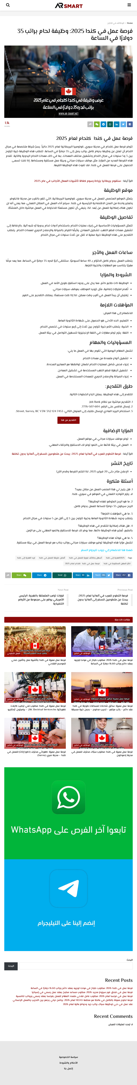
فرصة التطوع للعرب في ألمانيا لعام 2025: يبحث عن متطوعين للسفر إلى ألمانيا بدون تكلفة (66, 454)
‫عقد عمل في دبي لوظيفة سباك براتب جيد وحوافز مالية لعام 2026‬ (98, 1004)
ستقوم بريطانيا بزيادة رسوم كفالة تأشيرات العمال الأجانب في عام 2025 (77, 181)
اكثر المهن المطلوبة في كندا (117, 563)
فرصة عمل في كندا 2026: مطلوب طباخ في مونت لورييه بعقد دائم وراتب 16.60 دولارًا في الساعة (103, 662)
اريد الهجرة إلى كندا (26, 558)
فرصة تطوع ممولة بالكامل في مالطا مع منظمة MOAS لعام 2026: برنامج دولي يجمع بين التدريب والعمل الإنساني (73, 1000)
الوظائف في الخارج (115, 23)
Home (130, 23)
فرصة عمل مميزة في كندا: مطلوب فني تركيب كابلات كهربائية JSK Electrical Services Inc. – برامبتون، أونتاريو (37, 708)
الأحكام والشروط (69, 1063)
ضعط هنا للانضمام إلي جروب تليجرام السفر (107, 550)
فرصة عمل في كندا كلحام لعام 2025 (82, 563)
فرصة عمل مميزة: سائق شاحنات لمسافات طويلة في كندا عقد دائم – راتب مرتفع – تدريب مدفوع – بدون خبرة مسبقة (102, 708)
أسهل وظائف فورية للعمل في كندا (85, 558)
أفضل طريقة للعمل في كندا (52, 558)
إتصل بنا (68, 1069)
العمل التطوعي (13, 653)
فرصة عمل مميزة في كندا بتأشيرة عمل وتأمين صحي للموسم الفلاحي (38, 662)
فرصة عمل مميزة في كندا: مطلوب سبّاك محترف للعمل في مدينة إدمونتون (102, 754)
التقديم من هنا (68, 420)
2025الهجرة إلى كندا (115, 558)
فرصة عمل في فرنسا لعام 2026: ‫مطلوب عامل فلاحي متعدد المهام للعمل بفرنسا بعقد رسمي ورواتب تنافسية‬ (74, 996)
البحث (130, 960)
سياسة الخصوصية (68, 1057)
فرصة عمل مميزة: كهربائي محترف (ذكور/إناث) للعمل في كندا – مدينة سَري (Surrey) (36, 754)
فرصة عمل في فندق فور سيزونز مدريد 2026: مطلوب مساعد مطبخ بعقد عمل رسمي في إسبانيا (82, 992)
